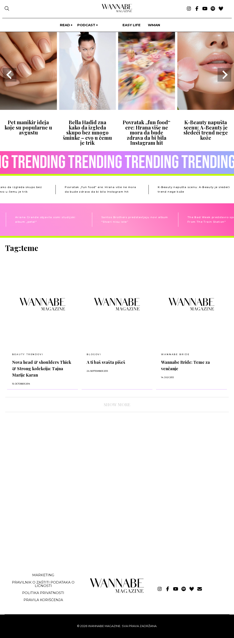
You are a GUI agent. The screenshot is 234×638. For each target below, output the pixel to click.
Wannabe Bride (175, 354)
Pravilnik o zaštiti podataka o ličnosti (43, 584)
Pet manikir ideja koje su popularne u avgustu (28, 127)
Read (65, 25)
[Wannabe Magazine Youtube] (205, 9)
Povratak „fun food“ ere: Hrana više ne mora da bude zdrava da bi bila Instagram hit (146, 132)
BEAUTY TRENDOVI (27, 354)
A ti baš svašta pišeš (106, 362)
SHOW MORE (117, 404)
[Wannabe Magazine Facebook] (197, 9)
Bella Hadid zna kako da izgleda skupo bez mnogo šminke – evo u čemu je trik (87, 132)
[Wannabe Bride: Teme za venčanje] (191, 304)
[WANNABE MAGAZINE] (117, 592)
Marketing (43, 575)
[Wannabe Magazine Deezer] (221, 9)
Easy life (131, 25)
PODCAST (86, 25)
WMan (154, 25)
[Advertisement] (39, 535)
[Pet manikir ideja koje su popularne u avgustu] (28, 108)
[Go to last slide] (9, 75)
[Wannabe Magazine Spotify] (213, 9)
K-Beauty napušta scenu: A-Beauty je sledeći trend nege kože (205, 130)
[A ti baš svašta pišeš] (117, 304)
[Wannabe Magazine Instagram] (189, 9)
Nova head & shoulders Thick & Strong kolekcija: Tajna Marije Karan (41, 368)
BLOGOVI (94, 354)
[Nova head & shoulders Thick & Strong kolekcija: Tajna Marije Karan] (42, 304)
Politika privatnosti (43, 593)
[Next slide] (224, 75)
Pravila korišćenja (43, 600)
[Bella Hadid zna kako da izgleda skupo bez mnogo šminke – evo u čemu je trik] (87, 108)
